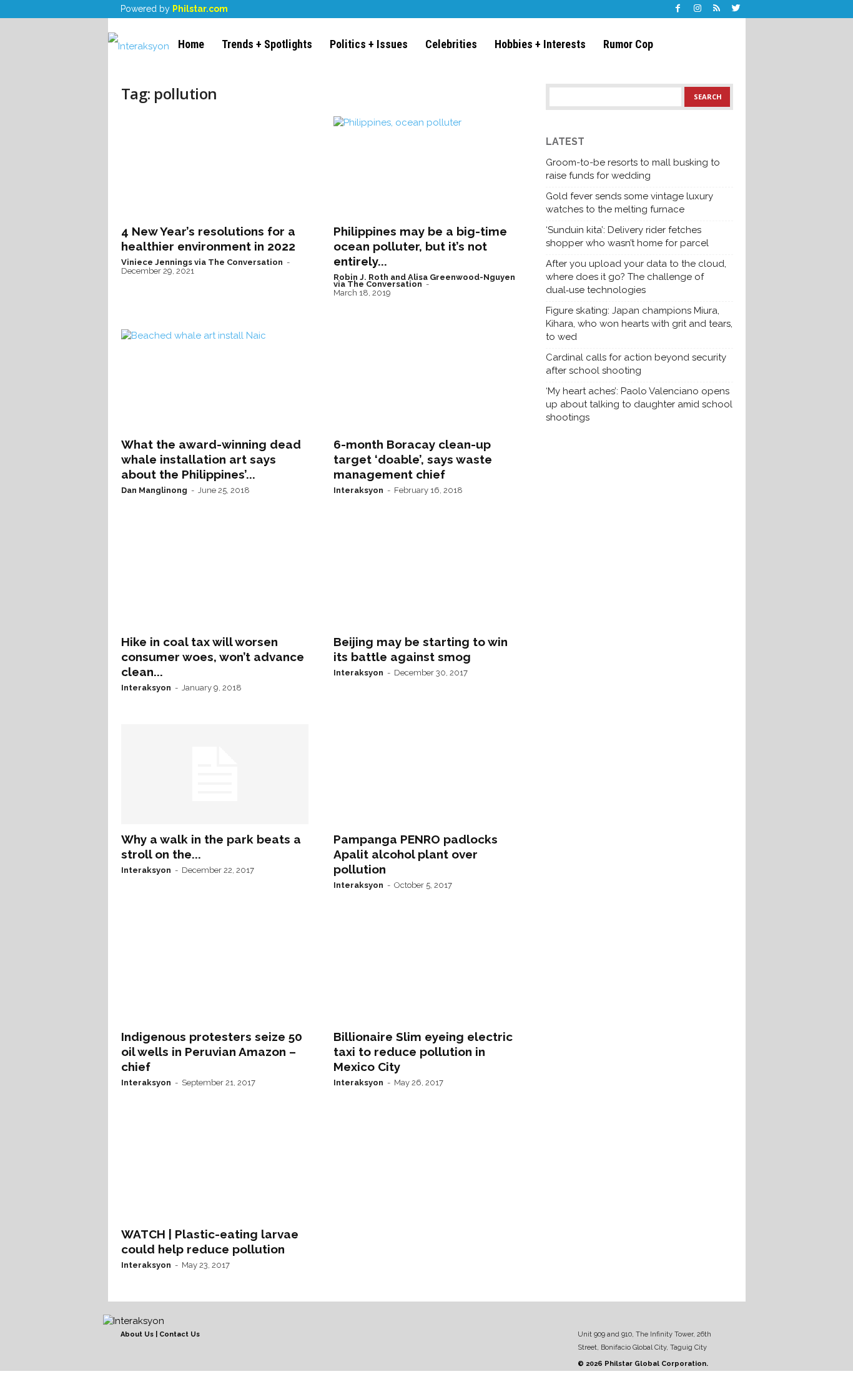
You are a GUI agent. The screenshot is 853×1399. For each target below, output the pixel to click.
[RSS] (716, 9)
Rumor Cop (628, 44)
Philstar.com (200, 9)
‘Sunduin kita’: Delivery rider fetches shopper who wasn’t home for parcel (627, 236)
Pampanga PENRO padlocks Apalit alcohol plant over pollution (415, 854)
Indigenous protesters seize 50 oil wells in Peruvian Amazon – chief (211, 1051)
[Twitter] (736, 9)
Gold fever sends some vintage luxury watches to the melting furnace (629, 203)
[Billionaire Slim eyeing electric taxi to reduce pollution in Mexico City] (427, 972)
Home (191, 44)
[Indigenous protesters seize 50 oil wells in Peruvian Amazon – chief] (214, 972)
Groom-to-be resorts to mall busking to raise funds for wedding (633, 169)
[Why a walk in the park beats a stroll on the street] (214, 774)
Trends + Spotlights (267, 44)
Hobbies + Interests (540, 44)
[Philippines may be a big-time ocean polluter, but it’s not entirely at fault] (427, 166)
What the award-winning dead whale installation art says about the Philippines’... (211, 459)
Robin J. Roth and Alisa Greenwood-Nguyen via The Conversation (424, 280)
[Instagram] (697, 9)
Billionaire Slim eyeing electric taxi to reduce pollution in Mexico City (423, 1051)
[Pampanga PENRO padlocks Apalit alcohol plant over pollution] (427, 774)
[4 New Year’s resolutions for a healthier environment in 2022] (214, 166)
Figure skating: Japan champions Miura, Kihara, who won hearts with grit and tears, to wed (639, 323)
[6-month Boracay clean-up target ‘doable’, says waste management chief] (427, 379)
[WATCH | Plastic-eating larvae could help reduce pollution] (214, 1169)
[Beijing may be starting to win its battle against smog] (427, 577)
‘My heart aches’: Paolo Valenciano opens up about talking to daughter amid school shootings (639, 404)
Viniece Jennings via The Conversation (202, 262)
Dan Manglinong (154, 490)
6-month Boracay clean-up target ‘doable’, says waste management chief (412, 459)
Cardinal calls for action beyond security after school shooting (636, 364)
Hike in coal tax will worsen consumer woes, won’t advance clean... (212, 657)
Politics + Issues (369, 44)
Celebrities (451, 44)
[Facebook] (678, 9)
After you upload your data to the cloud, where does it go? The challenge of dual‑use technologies (636, 277)
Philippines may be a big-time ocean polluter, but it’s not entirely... (420, 246)
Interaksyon (358, 490)
